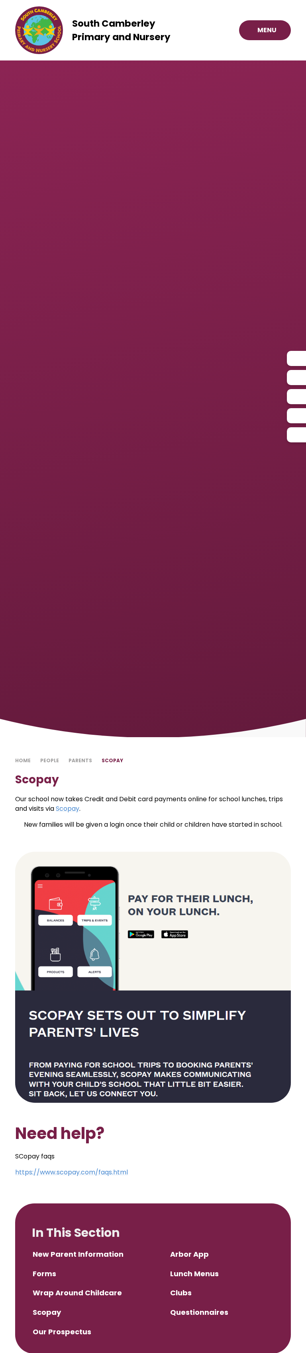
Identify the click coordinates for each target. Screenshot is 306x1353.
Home (23, 760)
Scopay (112, 760)
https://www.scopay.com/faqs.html (71, 1172)
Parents (80, 760)
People (49, 760)
